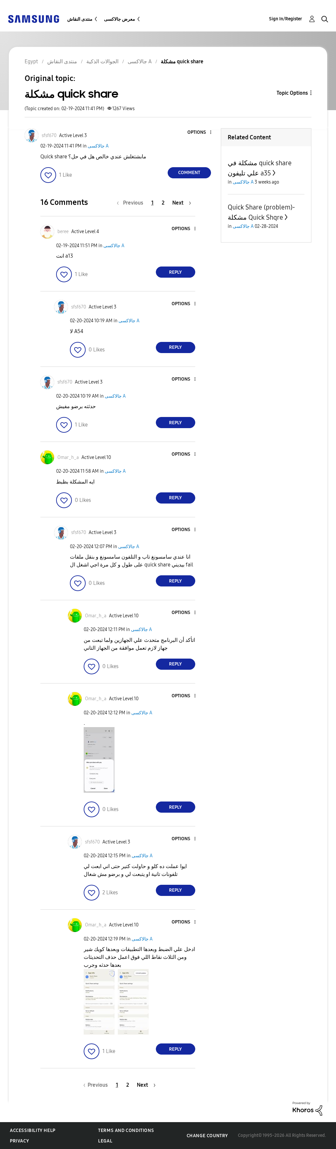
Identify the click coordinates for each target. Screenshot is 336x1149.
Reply (175, 272)
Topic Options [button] (292, 93)
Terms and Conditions (126, 1130)
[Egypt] (33, 18)
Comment (189, 172)
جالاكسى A (98, 146)
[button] (199, 132)
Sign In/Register (285, 19)
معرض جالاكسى (119, 19)
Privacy (19, 1141)
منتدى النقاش (80, 19)
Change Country (207, 1136)
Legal (105, 1141)
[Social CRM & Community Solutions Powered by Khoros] (307, 1108)
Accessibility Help (32, 1130)
